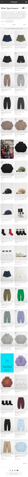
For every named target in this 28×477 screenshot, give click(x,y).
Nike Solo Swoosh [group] (9, 21)
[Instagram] (15, 470)
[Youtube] (17, 470)
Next (24, 463)
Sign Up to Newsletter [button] (14, 473)
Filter (14, 24)
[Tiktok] (12, 470)
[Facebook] (10, 470)
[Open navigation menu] (2, 2)
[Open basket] (26, 2)
